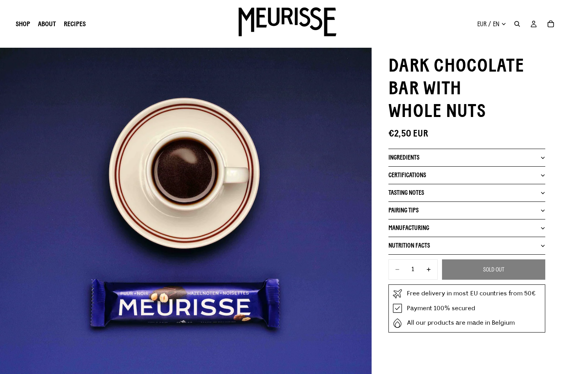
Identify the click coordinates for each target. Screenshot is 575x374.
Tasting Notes (406, 192)
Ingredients (403, 157)
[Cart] (550, 23)
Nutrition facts (409, 245)
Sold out (493, 269)
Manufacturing (408, 228)
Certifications (407, 175)
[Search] (517, 23)
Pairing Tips (403, 210)
